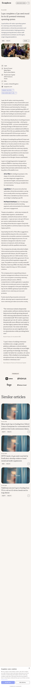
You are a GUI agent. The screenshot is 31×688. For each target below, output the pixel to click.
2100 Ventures (8, 76)
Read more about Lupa (8, 93)
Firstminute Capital (9, 74)
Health (8, 40)
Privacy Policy (4, 679)
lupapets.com (8, 86)
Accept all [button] (8, 682)
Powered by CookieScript (15, 686)
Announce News (21, 3)
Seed (3, 40)
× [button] (29, 668)
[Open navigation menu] (28, 3)
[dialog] (15, 677)
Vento (5, 78)
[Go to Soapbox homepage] (8, 3)
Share (25, 40)
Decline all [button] (22, 682)
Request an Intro (7, 90)
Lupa (5, 65)
